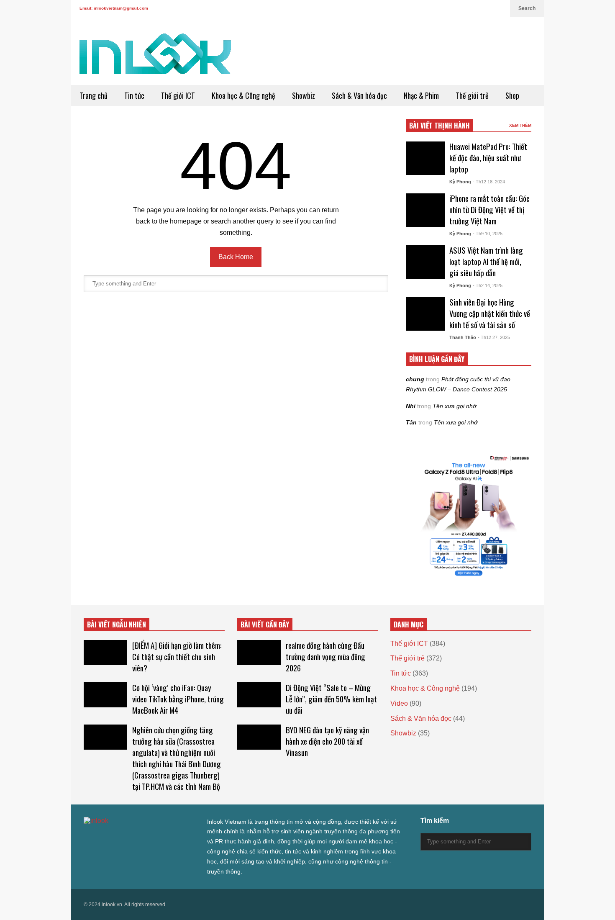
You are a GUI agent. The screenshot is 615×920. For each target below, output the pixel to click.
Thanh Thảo (462, 337)
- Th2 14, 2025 (487, 285)
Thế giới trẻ (472, 95)
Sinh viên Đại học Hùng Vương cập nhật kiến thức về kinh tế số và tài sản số (489, 313)
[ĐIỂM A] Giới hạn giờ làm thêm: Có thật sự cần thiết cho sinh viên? (177, 656)
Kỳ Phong (460, 181)
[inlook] (155, 59)
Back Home (235, 256)
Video (399, 703)
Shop (512, 95)
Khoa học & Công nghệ (243, 95)
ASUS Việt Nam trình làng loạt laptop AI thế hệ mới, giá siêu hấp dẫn (486, 261)
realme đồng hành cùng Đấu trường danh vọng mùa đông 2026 (325, 656)
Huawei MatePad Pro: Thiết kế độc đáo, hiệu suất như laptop (488, 158)
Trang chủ (93, 95)
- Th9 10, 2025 (487, 233)
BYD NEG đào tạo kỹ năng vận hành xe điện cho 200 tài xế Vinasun (327, 741)
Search (527, 8)
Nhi (410, 406)
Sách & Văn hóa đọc (359, 95)
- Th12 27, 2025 (494, 337)
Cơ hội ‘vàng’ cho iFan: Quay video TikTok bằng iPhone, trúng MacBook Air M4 (178, 699)
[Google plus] (471, 8)
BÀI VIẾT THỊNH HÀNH (439, 126)
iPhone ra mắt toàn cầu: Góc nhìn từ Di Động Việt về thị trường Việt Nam (489, 209)
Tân (411, 422)
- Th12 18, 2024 (489, 181)
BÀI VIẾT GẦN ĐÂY (265, 624)
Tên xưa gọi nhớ (454, 406)
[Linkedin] (499, 8)
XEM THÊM (520, 125)
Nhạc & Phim (421, 95)
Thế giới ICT (178, 95)
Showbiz (303, 95)
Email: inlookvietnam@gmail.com (113, 8)
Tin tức (134, 95)
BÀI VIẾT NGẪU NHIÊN (116, 624)
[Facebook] (458, 8)
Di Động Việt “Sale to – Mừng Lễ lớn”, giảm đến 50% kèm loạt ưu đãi (331, 699)
